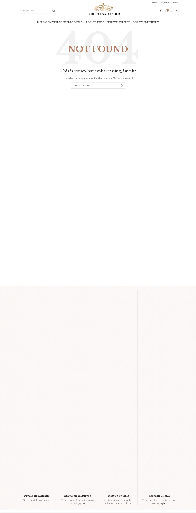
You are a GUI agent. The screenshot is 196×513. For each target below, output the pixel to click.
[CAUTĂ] (54, 10)
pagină (81, 503)
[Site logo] (103, 9)
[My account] (161, 10)
